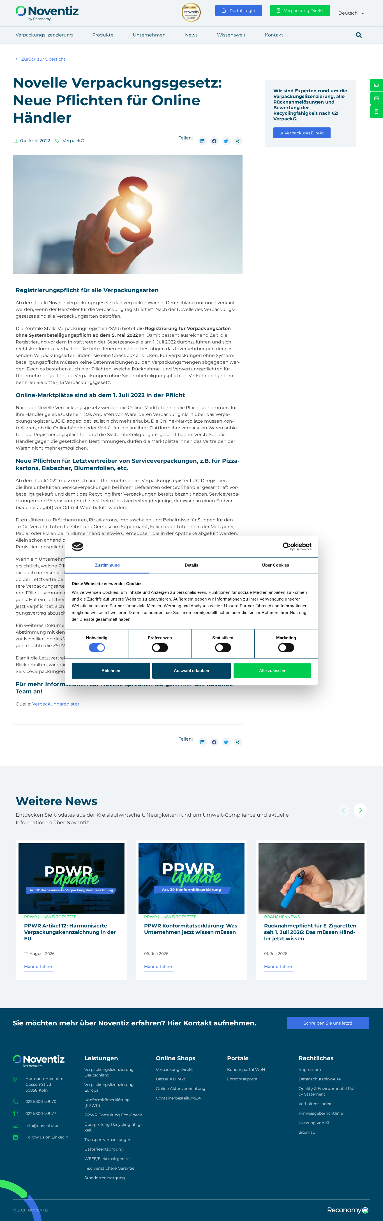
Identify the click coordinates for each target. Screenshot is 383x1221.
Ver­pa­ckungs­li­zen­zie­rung (44, 35)
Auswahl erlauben (191, 670)
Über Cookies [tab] (275, 565)
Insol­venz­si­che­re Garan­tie (109, 1168)
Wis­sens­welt (231, 35)
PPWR (30, 916)
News (191, 35)
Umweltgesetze (58, 916)
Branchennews (282, 916)
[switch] (160, 647)
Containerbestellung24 (178, 1098)
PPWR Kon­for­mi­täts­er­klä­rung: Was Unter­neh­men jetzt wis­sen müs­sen (190, 929)
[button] (358, 35)
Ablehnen (110, 670)
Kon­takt (274, 35)
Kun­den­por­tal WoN (246, 1069)
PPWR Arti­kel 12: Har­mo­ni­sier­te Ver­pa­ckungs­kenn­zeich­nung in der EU (70, 932)
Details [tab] (192, 565)
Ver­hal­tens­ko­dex (315, 1103)
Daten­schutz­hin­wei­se (320, 1079)
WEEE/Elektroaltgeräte (107, 1158)
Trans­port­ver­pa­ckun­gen (107, 1139)
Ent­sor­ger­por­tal (243, 1079)
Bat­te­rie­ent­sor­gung (104, 1149)
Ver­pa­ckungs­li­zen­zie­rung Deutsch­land (109, 1072)
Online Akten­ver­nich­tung (181, 1088)
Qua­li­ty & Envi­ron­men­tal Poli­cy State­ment (328, 1091)
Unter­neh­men (149, 35)
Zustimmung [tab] (107, 565)
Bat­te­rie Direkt (170, 1079)
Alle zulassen (272, 670)
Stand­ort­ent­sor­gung (104, 1177)
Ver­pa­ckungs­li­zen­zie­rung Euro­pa (109, 1087)
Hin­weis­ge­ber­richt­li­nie (321, 1113)
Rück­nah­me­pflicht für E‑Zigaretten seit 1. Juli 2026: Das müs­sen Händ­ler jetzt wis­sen (310, 932)
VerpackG (73, 140)
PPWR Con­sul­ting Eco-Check (113, 1114)
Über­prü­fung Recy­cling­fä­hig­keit (113, 1127)
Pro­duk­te (103, 35)
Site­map (307, 1132)
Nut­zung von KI (314, 1122)
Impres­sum (310, 1069)
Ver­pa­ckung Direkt (174, 1069)
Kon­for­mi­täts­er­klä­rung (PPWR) (107, 1102)
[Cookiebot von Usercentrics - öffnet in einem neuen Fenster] (287, 546)
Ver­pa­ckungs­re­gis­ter (55, 704)
